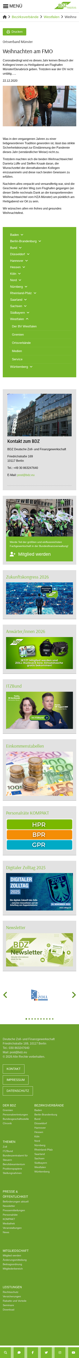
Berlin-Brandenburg (45, 1114)
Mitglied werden (12, 1255)
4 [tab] (35, 1019)
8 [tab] (47, 1019)
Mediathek (9, 1223)
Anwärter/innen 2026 (25, 631)
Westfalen (52, 17)
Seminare (8, 1305)
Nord (37, 1140)
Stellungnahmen (12, 1173)
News (6, 1232)
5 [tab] (38, 1019)
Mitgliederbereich (13, 1268)
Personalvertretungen (15, 1114)
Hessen (38, 1132)
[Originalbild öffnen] (72, 122)
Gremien (8, 1110)
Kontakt (14, 1068)
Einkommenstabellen (25, 746)
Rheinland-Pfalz (43, 1149)
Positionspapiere (12, 1168)
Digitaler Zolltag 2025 (26, 867)
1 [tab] (27, 1019)
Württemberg (42, 1171)
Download (8, 1309)
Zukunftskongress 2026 (27, 577)
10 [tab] (53, 1019)
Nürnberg (39, 1145)
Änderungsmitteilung (15, 1259)
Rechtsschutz (10, 1292)
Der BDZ (9, 1105)
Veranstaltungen (12, 1227)
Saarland (39, 1154)
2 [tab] (29, 1019)
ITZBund (14, 686)
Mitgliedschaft (16, 1250)
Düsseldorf (40, 1123)
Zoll (5, 1146)
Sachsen (39, 1158)
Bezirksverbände (25, 17)
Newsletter (15, 927)
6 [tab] (41, 1019)
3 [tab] (32, 1019)
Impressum (16, 1079)
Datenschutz (18, 1090)
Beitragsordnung (12, 1264)
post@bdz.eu (26, 475)
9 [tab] (50, 1019)
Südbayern (40, 1162)
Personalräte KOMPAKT (27, 813)
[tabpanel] (39, 994)
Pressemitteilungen (14, 1210)
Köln (37, 1136)
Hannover (40, 1127)
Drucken (17, 31)
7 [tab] (44, 1019)
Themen (9, 1141)
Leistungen (12, 1287)
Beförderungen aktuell (15, 1201)
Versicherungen (12, 1296)
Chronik (7, 1123)
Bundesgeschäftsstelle (16, 1118)
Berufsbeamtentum (14, 1164)
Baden (38, 1110)
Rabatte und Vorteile (14, 1300)
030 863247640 (19, 1047)
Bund (37, 1118)
